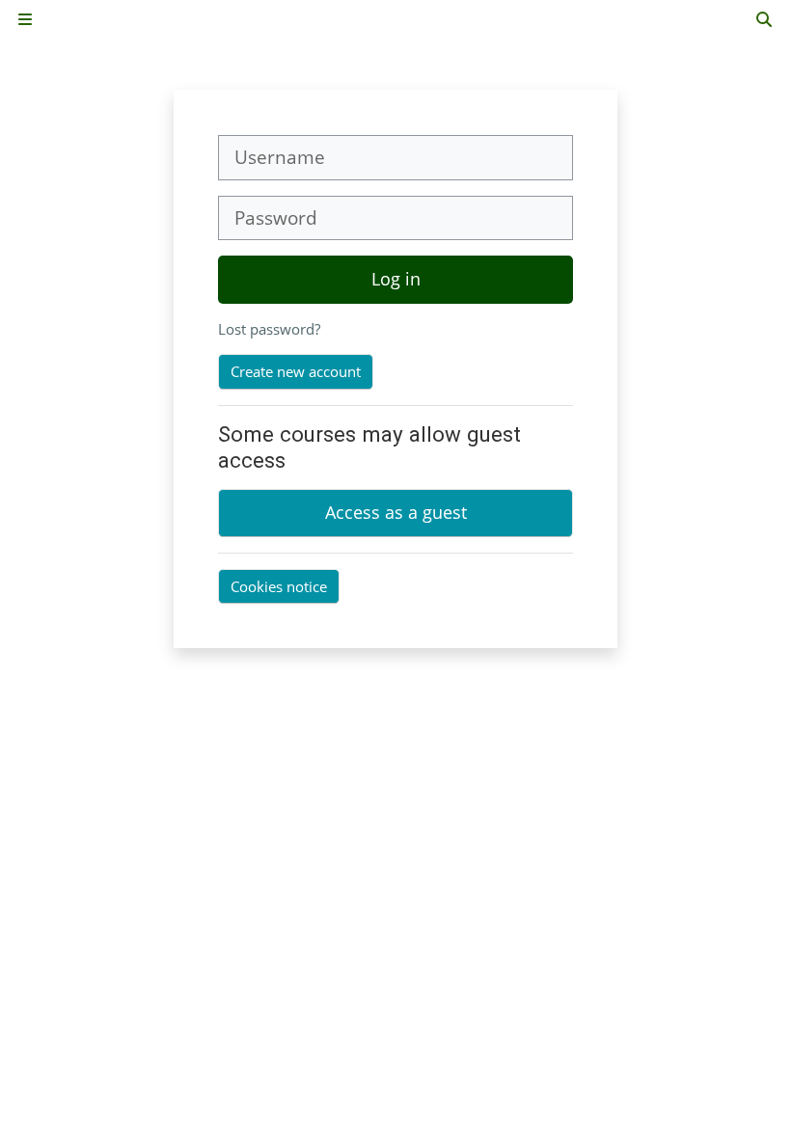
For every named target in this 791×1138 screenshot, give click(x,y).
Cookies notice (279, 586)
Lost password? (269, 329)
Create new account (296, 371)
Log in (396, 278)
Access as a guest (396, 512)
